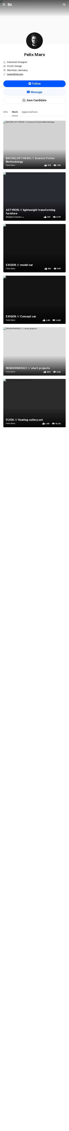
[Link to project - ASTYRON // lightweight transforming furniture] (34, 196)
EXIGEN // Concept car (21, 316)
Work (15, 111)
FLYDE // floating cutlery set (24, 419)
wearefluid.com (15, 74)
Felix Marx (10, 165)
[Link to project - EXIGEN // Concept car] (34, 300)
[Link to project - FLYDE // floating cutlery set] (34, 403)
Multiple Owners (14, 217)
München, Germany (17, 70)
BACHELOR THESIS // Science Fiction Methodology (30, 160)
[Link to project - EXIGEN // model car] (34, 248)
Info (5, 111)
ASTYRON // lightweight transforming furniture (30, 211)
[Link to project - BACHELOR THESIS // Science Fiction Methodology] (34, 145)
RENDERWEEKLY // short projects (28, 368)
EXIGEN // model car (19, 265)
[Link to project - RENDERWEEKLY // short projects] (34, 351)
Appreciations (30, 111)
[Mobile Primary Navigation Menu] (4, 4)
